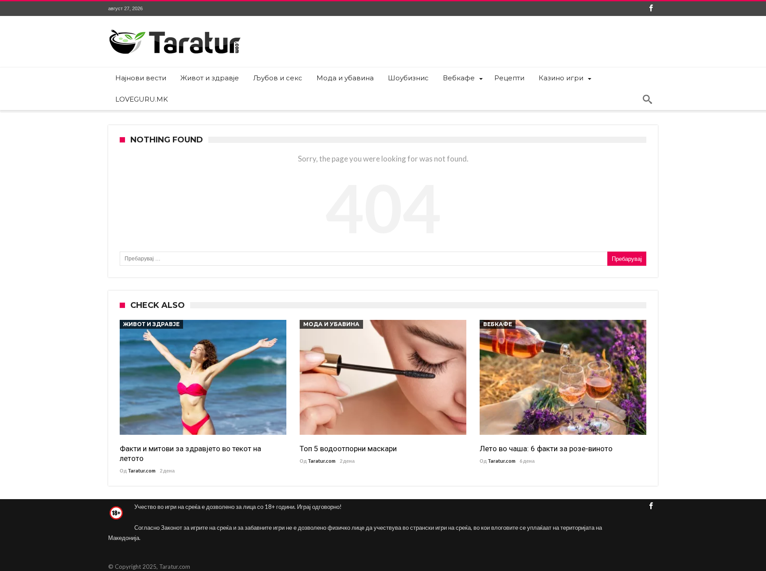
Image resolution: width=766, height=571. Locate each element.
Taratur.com (142, 470)
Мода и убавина (331, 324)
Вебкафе (497, 324)
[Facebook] (651, 8)
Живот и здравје (151, 324)
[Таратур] (174, 29)
